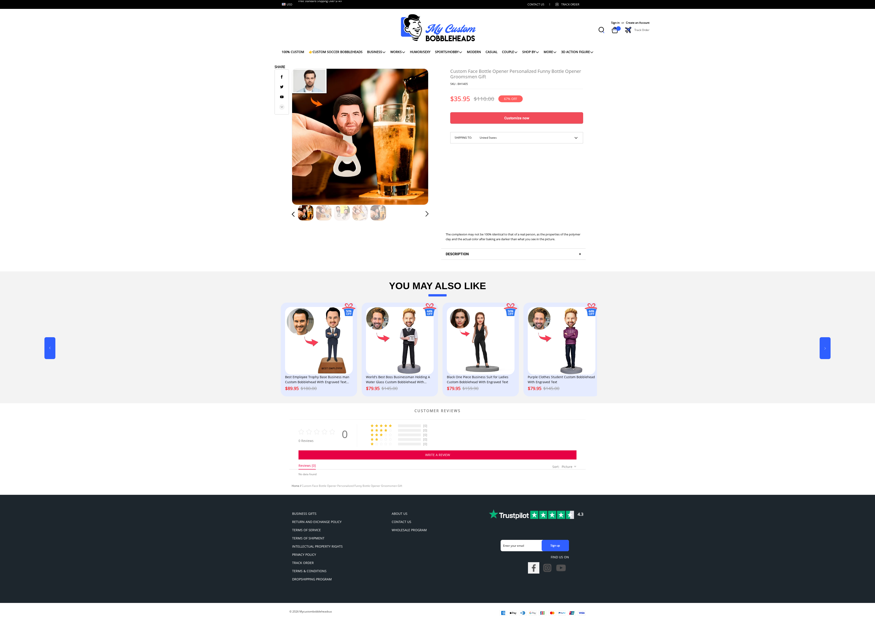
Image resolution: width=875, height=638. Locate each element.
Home (295, 486)
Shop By (528, 52)
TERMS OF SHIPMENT (308, 538)
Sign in (615, 23)
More (548, 52)
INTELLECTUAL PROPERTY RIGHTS (317, 546)
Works (396, 52)
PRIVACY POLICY (304, 554)
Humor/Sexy (420, 52)
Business (374, 52)
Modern (474, 52)
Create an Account (637, 23)
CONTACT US (536, 4)
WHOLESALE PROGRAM (409, 530)
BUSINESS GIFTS (304, 513)
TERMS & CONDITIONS (309, 571)
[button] (302, 136)
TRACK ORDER (303, 563)
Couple (508, 52)
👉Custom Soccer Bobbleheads (336, 52)
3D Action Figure (575, 52)
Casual (491, 52)
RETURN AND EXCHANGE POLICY (317, 522)
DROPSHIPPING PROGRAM (312, 579)
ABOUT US (399, 513)
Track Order (570, 4)
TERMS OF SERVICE (306, 530)
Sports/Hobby (447, 52)
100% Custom (293, 52)
